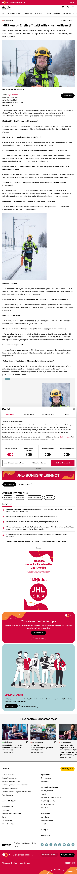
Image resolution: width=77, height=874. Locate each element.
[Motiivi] (6, 7)
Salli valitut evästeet (39, 463)
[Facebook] (51, 844)
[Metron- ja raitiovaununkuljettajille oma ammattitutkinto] (43, 732)
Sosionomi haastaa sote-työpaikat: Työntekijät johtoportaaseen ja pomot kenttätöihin (36, 541)
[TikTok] (42, 844)
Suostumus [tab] (10, 414)
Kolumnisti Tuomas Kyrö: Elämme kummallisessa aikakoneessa (12, 747)
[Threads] (59, 844)
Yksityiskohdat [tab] (29, 414)
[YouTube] (46, 844)
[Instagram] (55, 844)
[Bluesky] (64, 844)
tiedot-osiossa (65, 437)
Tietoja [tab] (66, 414)
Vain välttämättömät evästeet (14, 463)
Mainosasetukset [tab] (48, 414)
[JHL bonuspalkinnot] (38, 475)
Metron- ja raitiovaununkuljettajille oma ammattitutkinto (41, 747)
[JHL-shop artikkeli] (38, 580)
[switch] (29, 454)
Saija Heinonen (13, 95)
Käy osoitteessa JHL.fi (28, 706)
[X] (68, 844)
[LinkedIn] (73, 844)
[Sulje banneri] (74, 409)
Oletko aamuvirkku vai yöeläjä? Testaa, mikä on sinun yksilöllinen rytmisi (31, 516)
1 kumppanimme (13, 425)
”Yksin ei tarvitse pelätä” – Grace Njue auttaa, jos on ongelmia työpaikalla (32, 522)
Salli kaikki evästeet (63, 463)
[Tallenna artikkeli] (27, 742)
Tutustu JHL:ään (38, 638)
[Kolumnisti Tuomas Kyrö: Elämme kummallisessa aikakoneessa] (15, 732)
